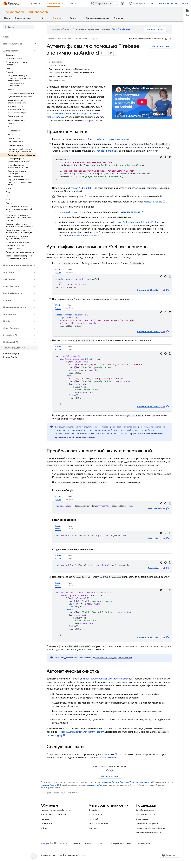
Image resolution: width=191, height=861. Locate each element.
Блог (152, 3)
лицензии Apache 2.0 (50, 785)
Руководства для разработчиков (55, 810)
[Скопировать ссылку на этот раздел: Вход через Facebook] (79, 520)
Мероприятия (95, 828)
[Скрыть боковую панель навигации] (33, 856)
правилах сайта (95, 785)
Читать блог (94, 810)
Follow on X (93, 819)
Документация (53, 3)
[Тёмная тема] (165, 157)
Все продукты (143, 843)
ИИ (42, 18)
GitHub (44, 828)
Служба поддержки (145, 810)
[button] (16, 44)
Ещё (71, 3)
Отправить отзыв (160, 46)
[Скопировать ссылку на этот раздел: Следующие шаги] (86, 747)
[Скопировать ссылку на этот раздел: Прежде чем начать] (90, 132)
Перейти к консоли (168, 3)
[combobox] (104, 3)
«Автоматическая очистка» (84, 235)
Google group (142, 819)
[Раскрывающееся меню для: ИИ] (46, 18)
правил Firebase (108, 757)
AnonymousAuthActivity (151, 290)
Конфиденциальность (75, 855)
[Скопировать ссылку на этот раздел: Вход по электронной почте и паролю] (97, 549)
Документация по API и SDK (53, 814)
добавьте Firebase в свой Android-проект (107, 139)
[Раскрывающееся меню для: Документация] (63, 3)
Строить (33, 3)
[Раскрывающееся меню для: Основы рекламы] (34, 18)
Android (76, 843)
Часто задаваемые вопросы (148, 832)
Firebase (50, 38)
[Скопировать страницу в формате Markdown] (111, 53)
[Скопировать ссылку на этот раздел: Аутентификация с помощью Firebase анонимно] (150, 247)
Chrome (89, 843)
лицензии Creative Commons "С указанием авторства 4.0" (128, 782)
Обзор (6, 18)
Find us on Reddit (96, 814)
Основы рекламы (23, 18)
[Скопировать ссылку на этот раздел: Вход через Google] (77, 490)
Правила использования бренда (150, 828)
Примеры (118, 18)
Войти (185, 3)
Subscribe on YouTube (98, 823)
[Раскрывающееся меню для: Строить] (40, 3)
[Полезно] (166, 39)
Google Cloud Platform (121, 843)
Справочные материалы (97, 18)
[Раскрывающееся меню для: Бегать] (79, 18)
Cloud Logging (54, 735)
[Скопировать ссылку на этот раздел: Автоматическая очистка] (102, 671)
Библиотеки (46, 823)
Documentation (13, 12)
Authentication (38, 12)
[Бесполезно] (170, 39)
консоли (69, 212)
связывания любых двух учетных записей (113, 657)
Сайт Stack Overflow (145, 814)
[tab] (58, 270)
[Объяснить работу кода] (161, 157)
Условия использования (51, 855)
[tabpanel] (112, 284)
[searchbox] (18, 27)
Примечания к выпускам (147, 823)
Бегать (73, 18)
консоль (153, 201)
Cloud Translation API (122, 29)
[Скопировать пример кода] (170, 157)
